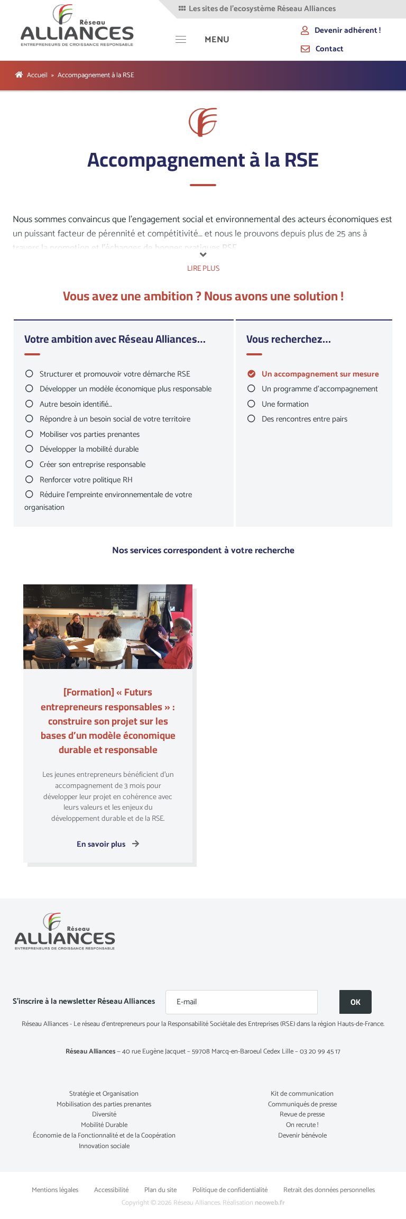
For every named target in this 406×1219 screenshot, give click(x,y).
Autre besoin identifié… (76, 404)
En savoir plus (102, 844)
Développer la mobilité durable (89, 449)
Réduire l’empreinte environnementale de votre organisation (108, 501)
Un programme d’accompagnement (320, 389)
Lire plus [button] (203, 268)
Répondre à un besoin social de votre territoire (115, 419)
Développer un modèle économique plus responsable (125, 389)
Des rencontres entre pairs (304, 419)
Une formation (285, 404)
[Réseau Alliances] (78, 25)
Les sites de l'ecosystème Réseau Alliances (261, 9)
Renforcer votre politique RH (86, 480)
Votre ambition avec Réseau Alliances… (115, 340)
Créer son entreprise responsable (92, 464)
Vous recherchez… (288, 340)
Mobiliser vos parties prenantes (90, 434)
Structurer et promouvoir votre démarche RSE (115, 374)
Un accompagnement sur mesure (320, 374)
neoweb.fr (270, 1202)
